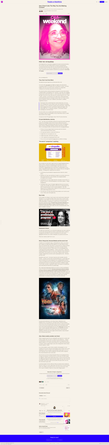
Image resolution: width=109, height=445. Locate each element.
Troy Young (45, 10)
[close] (62, 406)
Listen (42, 70)
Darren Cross (43, 403)
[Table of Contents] (1, 222)
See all (41, 432)
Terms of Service (59, 418)
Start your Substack (52, 443)
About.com (61, 326)
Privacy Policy (48, 419)
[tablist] (42, 396)
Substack (100, 443)
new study (48, 84)
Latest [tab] (42, 410)
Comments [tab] (41, 395)
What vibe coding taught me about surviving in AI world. (47, 427)
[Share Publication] (98, 2)
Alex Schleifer (55, 10)
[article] (54, 428)
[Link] (37, 61)
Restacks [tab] (44, 395)
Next (67, 387)
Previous (42, 387)
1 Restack (48, 381)
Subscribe (102, 1)
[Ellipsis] (69, 403)
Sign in (106, 1)
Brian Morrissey (49, 10)
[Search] (97, 2)
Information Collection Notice (54, 378)
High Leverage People (43, 426)
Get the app (57, 443)
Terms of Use (55, 419)
